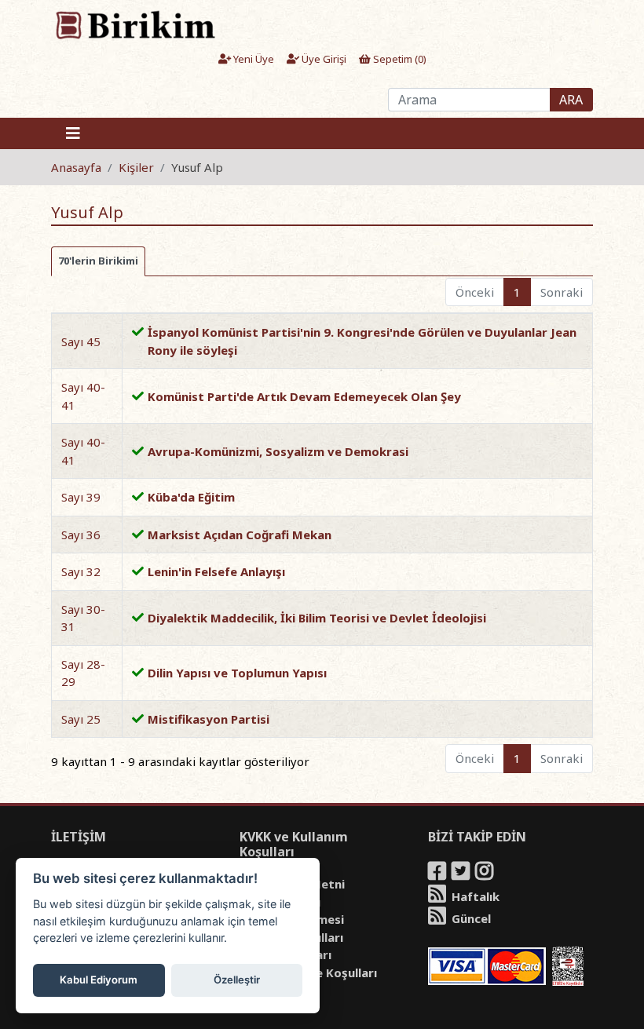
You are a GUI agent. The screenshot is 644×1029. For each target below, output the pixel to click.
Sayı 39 (81, 497)
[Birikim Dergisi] (134, 24)
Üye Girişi (322, 59)
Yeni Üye (252, 59)
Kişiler (136, 167)
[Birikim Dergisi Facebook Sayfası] (438, 873)
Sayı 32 (81, 571)
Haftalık (473, 896)
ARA (571, 99)
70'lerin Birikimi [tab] (98, 261)
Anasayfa (76, 167)
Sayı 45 (81, 341)
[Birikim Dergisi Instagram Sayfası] (485, 873)
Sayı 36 (81, 534)
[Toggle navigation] (73, 133)
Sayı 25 (81, 719)
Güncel (469, 918)
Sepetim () (398, 59)
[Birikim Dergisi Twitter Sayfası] (462, 873)
